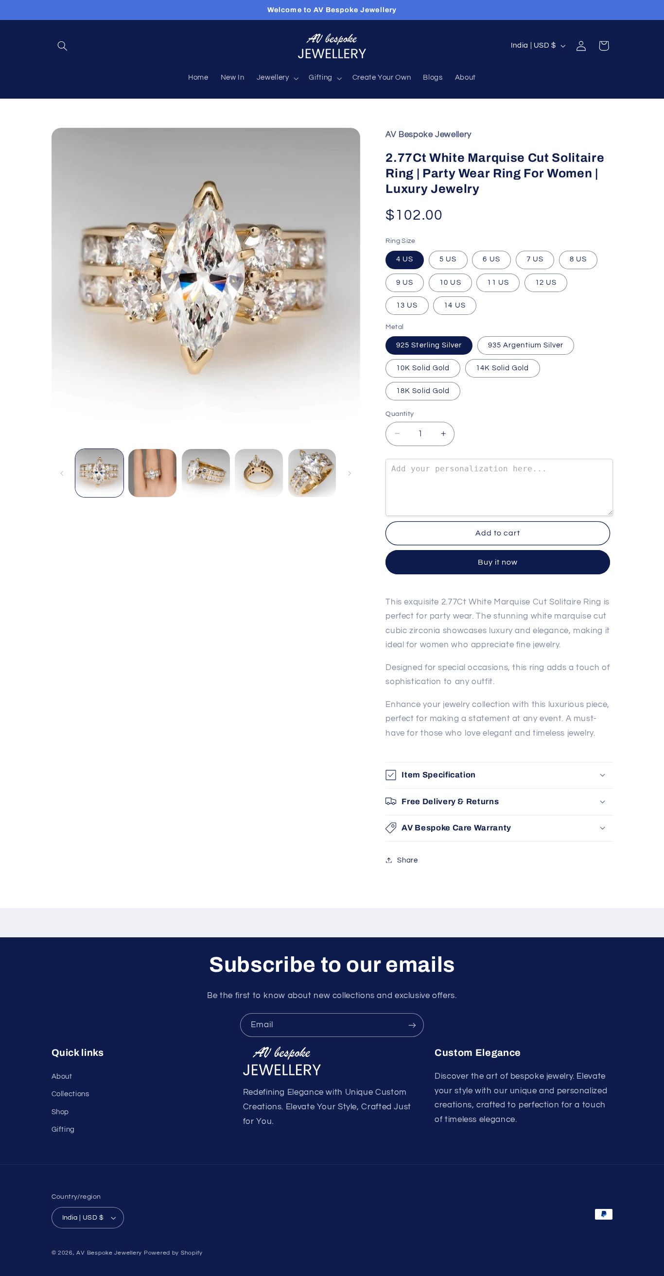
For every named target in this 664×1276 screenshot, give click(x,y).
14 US (454, 305)
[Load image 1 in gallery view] (99, 473)
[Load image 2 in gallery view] (152, 473)
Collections (70, 1094)
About (62, 1076)
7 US (534, 259)
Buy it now (498, 562)
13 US (407, 305)
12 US (546, 282)
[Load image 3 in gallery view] (206, 473)
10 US (450, 282)
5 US (447, 259)
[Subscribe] (412, 1025)
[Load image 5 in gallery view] (312, 473)
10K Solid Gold (423, 367)
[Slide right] (349, 473)
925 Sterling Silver (429, 344)
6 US (491, 259)
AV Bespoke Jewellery (109, 1253)
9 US (404, 282)
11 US (497, 282)
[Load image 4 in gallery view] (259, 473)
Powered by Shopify (173, 1253)
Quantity (399, 413)
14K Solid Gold (502, 367)
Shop (61, 1112)
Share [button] (407, 859)
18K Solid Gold (423, 390)
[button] (63, 45)
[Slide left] (62, 473)
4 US (404, 259)
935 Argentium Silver (525, 344)
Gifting (63, 1129)
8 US (578, 259)
